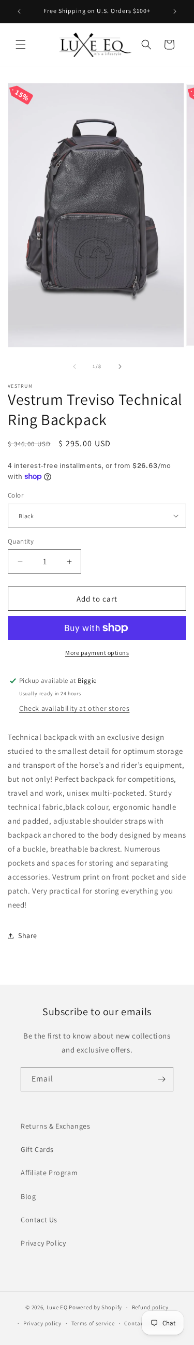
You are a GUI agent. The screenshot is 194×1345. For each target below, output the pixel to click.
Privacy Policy (43, 1243)
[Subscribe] (161, 1079)
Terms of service (93, 1323)
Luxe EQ (57, 1307)
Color (15, 495)
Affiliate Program (49, 1172)
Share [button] (27, 935)
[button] (20, 44)
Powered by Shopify (95, 1307)
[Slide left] (74, 366)
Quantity (21, 541)
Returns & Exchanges (55, 1126)
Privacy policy (42, 1323)
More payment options (97, 652)
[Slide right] (120, 366)
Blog (28, 1196)
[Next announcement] (174, 11)
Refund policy (150, 1307)
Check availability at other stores (74, 708)
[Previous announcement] (19, 11)
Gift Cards (37, 1149)
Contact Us (39, 1219)
